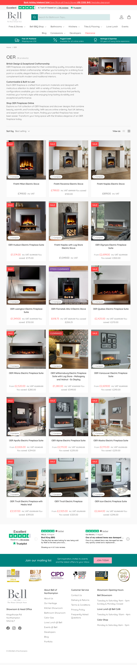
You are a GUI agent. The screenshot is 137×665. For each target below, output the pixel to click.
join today (103, 560)
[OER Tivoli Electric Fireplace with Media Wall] (26, 477)
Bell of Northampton (19, 651)
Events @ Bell (50, 627)
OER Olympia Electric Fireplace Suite (110, 246)
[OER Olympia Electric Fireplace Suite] (110, 221)
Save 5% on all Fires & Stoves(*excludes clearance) (67, 2)
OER (15, 47)
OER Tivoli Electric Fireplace (68, 501)
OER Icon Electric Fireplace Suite (111, 501)
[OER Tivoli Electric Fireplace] (68, 477)
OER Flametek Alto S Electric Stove (68, 309)
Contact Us (76, 595)
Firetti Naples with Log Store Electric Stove (68, 246)
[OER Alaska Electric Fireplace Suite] (110, 416)
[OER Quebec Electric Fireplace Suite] (110, 285)
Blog (44, 33)
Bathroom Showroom (55, 612)
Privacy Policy (78, 609)
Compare (15, 177)
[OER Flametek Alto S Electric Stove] (68, 285)
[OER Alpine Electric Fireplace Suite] (68, 416)
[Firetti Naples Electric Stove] (110, 160)
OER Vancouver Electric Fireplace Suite (110, 375)
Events (125, 26)
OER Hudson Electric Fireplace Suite (26, 244)
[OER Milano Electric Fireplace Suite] (26, 349)
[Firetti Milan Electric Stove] (26, 160)
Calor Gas (49, 617)
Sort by (10, 131)
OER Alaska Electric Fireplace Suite (111, 440)
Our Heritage (50, 603)
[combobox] (70, 17)
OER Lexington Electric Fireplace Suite (26, 310)
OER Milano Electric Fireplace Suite (26, 373)
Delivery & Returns (80, 600)
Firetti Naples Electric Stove (111, 183)
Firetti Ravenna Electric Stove (68, 183)
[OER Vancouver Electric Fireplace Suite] (110, 349)
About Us (48, 598)
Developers (75, 33)
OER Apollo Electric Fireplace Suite (26, 440)
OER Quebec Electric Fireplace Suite (111, 309)
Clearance (90, 33)
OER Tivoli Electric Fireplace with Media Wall (26, 503)
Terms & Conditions (80, 604)
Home (8, 47)
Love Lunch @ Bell (53, 622)
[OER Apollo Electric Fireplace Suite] (26, 416)
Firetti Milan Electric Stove (26, 183)
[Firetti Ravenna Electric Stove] (68, 160)
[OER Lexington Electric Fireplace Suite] (26, 285)
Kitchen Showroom (53, 608)
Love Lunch (112, 26)
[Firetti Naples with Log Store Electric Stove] (68, 221)
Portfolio (48, 641)
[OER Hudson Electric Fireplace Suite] (26, 221)
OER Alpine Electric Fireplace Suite (68, 440)
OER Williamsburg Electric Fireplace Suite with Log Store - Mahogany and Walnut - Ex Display (68, 376)
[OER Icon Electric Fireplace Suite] (110, 477)
